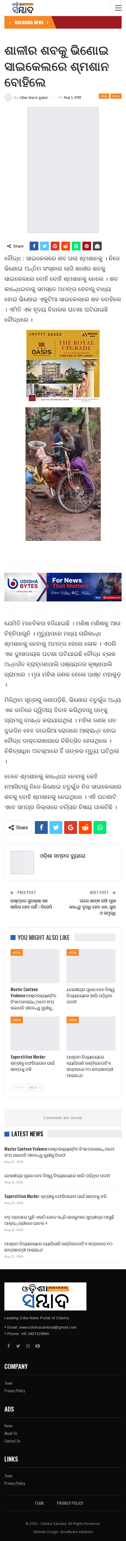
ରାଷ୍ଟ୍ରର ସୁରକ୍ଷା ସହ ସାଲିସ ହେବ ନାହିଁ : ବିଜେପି (31, 903)
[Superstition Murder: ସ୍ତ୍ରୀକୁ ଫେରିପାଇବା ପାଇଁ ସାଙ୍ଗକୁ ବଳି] (35, 1034)
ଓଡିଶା (104, 96)
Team (8, 1383)
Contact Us (12, 1441)
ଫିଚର (116, 96)
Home (8, 1426)
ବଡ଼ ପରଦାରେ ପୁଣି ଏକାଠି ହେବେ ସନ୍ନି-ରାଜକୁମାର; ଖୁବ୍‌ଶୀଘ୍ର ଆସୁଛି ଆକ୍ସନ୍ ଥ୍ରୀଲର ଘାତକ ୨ (59, 1219)
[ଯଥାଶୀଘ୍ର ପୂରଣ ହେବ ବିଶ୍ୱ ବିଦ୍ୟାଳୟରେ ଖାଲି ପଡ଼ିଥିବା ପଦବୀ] (91, 966)
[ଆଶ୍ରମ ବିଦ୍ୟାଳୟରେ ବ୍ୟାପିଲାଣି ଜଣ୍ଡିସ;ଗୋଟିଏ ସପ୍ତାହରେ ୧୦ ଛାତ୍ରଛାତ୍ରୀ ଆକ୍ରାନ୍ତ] (91, 1034)
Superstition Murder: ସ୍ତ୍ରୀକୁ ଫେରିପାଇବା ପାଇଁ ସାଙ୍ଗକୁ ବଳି (55, 1196)
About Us (10, 1433)
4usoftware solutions (76, 1532)
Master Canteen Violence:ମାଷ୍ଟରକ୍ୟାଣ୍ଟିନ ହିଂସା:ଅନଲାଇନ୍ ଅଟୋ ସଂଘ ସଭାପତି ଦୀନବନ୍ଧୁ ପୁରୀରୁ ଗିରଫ (59, 1151)
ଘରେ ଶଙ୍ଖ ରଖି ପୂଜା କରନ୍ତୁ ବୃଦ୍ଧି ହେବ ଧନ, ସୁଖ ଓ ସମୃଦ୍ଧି (92, 906)
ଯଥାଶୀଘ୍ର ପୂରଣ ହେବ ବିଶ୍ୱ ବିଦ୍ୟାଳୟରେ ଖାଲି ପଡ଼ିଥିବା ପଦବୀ (57, 1175)
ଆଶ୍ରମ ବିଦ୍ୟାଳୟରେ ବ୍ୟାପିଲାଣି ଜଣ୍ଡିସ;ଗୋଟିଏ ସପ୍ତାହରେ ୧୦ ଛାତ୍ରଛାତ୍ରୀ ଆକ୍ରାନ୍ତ (58, 1246)
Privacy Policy (14, 1390)
